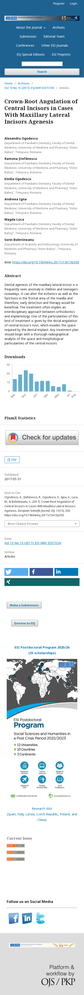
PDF (14, 460)
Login (73, 3)
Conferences (25, 45)
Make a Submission (24, 605)
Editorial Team (54, 36)
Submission (28, 36)
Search (42, 71)
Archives (59, 27)
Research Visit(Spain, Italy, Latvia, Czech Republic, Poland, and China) (42, 814)
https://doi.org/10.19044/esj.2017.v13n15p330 (45, 262)
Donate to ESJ (24, 623)
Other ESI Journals (54, 45)
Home (8, 83)
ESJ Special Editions (31, 54)
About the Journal (29, 27)
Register (59, 3)
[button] (16, 572)
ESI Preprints (61, 54)
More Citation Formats (23, 524)
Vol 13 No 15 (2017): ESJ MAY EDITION (29, 88)
